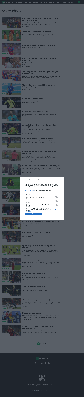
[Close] (62, 179)
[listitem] (42, 194)
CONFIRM (34, 213)
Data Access (42, 217)
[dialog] (42, 198)
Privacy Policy (48, 217)
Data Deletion (35, 217)
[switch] (56, 197)
